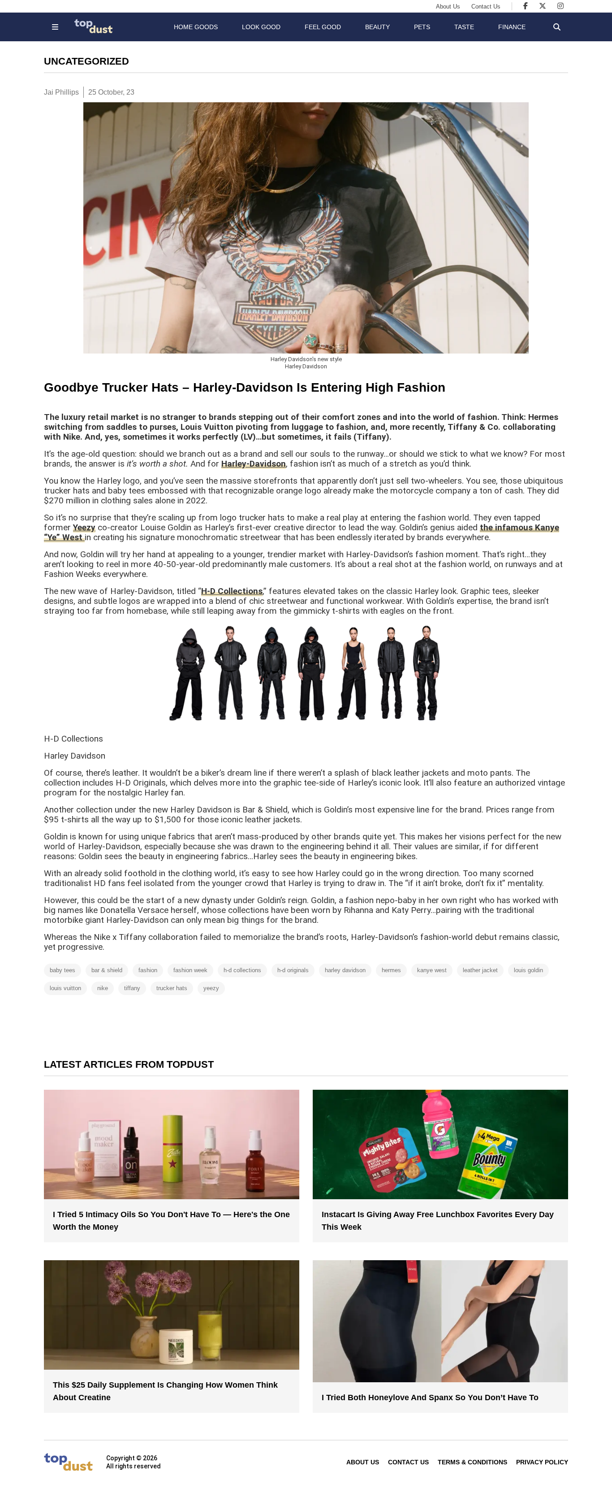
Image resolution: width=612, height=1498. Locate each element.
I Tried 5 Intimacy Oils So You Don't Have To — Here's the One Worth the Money (171, 1221)
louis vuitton (65, 988)
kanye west (432, 970)
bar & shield (106, 970)
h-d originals (293, 970)
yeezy (211, 988)
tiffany (132, 988)
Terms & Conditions (472, 1462)
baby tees (62, 970)
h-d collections (242, 970)
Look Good (261, 27)
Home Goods (196, 27)
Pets (422, 27)
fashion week (190, 970)
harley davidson (345, 970)
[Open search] (557, 27)
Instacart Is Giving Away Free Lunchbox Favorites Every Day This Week (438, 1221)
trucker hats (171, 988)
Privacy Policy (542, 1462)
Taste (464, 27)
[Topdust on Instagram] (560, 6)
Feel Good (323, 27)
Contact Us (485, 6)
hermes (391, 970)
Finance (512, 27)
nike (102, 988)
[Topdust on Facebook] (525, 6)
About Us (448, 6)
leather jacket (480, 970)
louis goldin (528, 970)
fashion (147, 970)
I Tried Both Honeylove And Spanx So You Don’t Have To (430, 1397)
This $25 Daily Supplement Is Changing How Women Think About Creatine (165, 1391)
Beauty (377, 27)
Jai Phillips (61, 92)
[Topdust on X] (542, 6)
